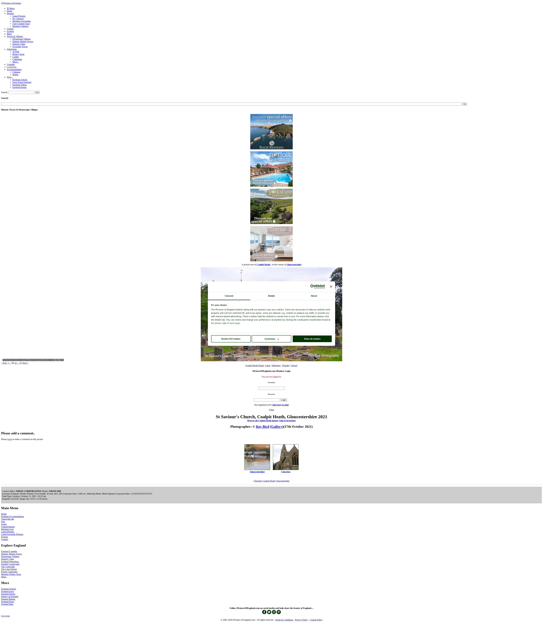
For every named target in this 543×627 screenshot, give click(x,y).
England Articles (19, 79)
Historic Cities (18, 44)
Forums (4, 537)
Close (271, 409)
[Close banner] (331, 287)
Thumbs (285, 365)
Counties (11, 64)
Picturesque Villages (21, 39)
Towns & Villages (15, 36)
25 (21, 363)
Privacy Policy (301, 620)
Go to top (5, 616)
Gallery (276, 426)
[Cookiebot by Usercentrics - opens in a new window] (312, 286)
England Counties (9, 551)
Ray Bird (57, 360)
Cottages (16, 72)
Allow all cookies (312, 339)
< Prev (4, 363)
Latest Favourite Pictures (12, 534)
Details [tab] (271, 296)
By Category (18, 18)
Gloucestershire (282, 481)
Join (3, 521)
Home (9, 11)
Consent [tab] (229, 296)
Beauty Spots (18, 54)
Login (4, 524)
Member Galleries (20, 26)
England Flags (7, 601)
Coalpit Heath (269, 481)
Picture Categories (9, 572)
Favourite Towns (20, 46)
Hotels (15, 74)
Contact (4, 539)
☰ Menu (11, 8)
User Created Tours (21, 23)
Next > (25, 363)
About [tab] (314, 296)
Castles (15, 57)
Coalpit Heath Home (254, 365)
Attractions (12, 49)
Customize (270, 339)
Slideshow (276, 365)
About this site (7, 519)
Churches (258, 481)
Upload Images (8, 526)
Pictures (10, 13)
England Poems (19, 87)
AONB (15, 51)
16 (15, 363)
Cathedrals (17, 59)
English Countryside (10, 564)
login (9, 439)
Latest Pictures (18, 16)
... (10, 363)
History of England (9, 596)
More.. (10, 77)
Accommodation (14, 69)
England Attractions (10, 561)
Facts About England (21, 82)
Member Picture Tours (11, 574)
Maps (9, 34)
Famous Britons (8, 599)
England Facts (7, 591)
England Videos (19, 85)
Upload (10, 29)
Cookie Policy (316, 620)
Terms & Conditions (284, 620)
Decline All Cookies (230, 339)
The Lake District (9, 569)
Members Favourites (21, 21)
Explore (10, 31)
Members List (7, 529)
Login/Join (11, 67)
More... (15, 62)
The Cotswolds (8, 566)
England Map (7, 604)
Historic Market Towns (22, 41)
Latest (267, 365)
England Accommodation (12, 516)
